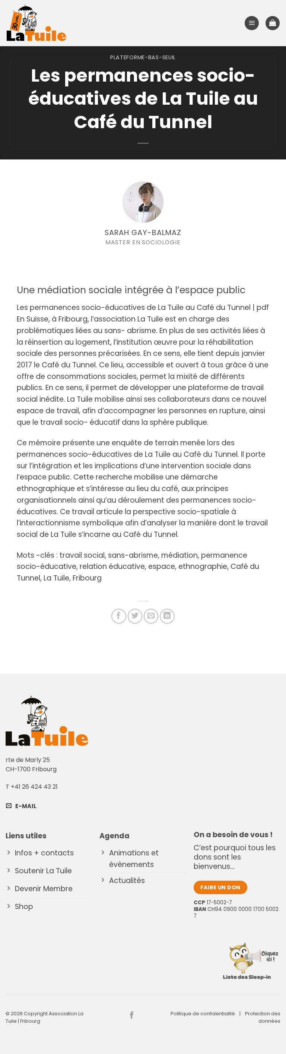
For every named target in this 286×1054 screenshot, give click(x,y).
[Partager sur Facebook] (118, 616)
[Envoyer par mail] (151, 616)
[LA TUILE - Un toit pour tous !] (36, 23)
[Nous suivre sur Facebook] (132, 1016)
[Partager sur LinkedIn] (167, 616)
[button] (252, 23)
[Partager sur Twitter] (135, 616)
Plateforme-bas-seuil (143, 57)
